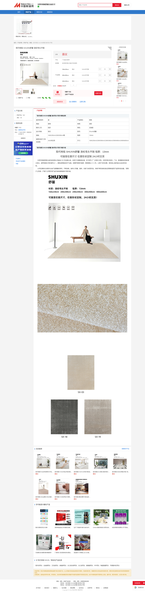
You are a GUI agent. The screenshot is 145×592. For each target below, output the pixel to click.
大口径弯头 (81, 565)
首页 (15, 43)
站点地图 (64, 588)
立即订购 (83, 102)
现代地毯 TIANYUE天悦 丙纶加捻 (125, 96)
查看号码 (98, 93)
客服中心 (55, 588)
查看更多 (23, 138)
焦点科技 (74, 590)
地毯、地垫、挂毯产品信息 (63, 581)
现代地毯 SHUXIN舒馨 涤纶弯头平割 (75, 583)
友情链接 (105, 588)
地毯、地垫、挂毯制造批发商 (81, 581)
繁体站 (98, 588)
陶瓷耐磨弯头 (105, 565)
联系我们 (46, 588)
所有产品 (25, 43)
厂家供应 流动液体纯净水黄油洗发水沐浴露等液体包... (69, 552)
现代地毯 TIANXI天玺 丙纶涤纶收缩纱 (126, 79)
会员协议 (81, 588)
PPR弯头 (96, 565)
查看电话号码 (21, 130)
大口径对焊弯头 (72, 565)
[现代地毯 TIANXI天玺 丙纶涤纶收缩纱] (122, 72)
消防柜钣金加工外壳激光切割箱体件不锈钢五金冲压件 (69, 527)
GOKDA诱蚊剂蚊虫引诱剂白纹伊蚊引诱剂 (104, 527)
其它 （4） (20, 118)
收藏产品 (20, 98)
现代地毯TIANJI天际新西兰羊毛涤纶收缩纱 (127, 62)
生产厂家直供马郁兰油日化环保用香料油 (84, 527)
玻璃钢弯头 (89, 565)
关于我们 (38, 588)
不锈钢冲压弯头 (115, 565)
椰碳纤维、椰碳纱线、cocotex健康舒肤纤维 (27, 36)
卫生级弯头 (54, 565)
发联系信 (60, 102)
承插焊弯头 (62, 565)
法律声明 (89, 588)
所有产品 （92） (21, 115)
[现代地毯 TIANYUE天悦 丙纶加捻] (122, 89)
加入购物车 (73, 102)
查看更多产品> (126, 449)
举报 (29, 98)
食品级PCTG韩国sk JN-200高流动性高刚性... (85, 552)
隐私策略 (72, 588)
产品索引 (18, 158)
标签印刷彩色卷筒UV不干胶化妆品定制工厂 (123, 527)
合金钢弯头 (47, 565)
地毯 (30, 43)
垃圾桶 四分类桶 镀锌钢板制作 (43, 552)
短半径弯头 (39, 565)
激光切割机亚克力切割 (41, 527)
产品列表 (19, 43)
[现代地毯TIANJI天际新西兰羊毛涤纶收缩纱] (122, 55)
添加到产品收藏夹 (20, 161)
